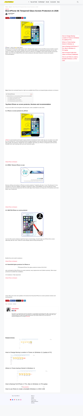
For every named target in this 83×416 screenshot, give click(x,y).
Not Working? (41, 1)
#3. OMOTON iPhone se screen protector (15, 99)
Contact (32, 397)
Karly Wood (11, 13)
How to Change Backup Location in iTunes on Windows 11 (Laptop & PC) (28, 352)
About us (32, 395)
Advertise (32, 402)
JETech (7, 140)
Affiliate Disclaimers (34, 401)
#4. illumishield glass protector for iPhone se (15, 101)
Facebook (28, 316)
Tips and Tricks (33, 1)
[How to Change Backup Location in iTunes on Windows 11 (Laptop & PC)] (28, 339)
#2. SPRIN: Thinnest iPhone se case (14, 98)
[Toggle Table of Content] (30, 94)
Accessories (53, 1)
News (58, 1)
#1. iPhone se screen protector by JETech (15, 97)
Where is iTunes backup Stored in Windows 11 (20, 368)
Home (6, 6)
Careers (32, 398)
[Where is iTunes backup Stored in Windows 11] (20, 355)
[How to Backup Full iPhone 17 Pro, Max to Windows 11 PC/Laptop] (26, 371)
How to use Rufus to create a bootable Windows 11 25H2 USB (25, 389)
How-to (47, 1)
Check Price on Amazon (11, 161)
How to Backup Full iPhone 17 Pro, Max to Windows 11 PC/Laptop (26, 384)
